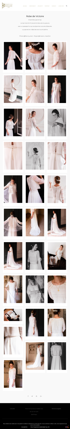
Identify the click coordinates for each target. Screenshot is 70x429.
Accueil (25, 5)
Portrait (47, 5)
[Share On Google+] (41, 396)
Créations (32, 5)
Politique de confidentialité (40, 427)
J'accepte (24, 427)
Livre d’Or (61, 5)
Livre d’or (12, 408)
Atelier (40, 5)
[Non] (68, 425)
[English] (66, 427)
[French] (67, 427)
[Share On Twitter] (32, 396)
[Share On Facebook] (28, 396)
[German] (68, 427)
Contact (54, 5)
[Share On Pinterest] (36, 396)
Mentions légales (56, 408)
